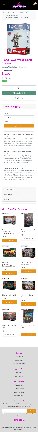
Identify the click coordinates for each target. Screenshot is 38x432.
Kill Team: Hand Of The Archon (9, 327)
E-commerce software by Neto (27, 427)
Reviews (7, 199)
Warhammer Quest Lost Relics (28, 327)
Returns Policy (19, 392)
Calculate (19, 126)
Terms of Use (19, 385)
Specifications (8, 194)
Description (8, 189)
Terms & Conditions (23, 414)
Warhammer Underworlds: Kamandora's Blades (8, 264)
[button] (19, 98)
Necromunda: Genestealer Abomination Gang (8, 231)
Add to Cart (20, 93)
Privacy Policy (19, 388)
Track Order (19, 360)
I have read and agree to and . (19, 414)
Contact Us (19, 376)
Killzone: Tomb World (9, 295)
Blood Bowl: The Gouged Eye (26, 263)
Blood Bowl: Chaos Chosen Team (27, 296)
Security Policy (19, 395)
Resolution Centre (19, 364)
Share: (4, 70)
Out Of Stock (28, 239)
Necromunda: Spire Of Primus (28, 230)
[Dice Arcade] (19, 5)
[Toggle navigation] (4, 5)
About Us (19, 372)
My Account (19, 356)
